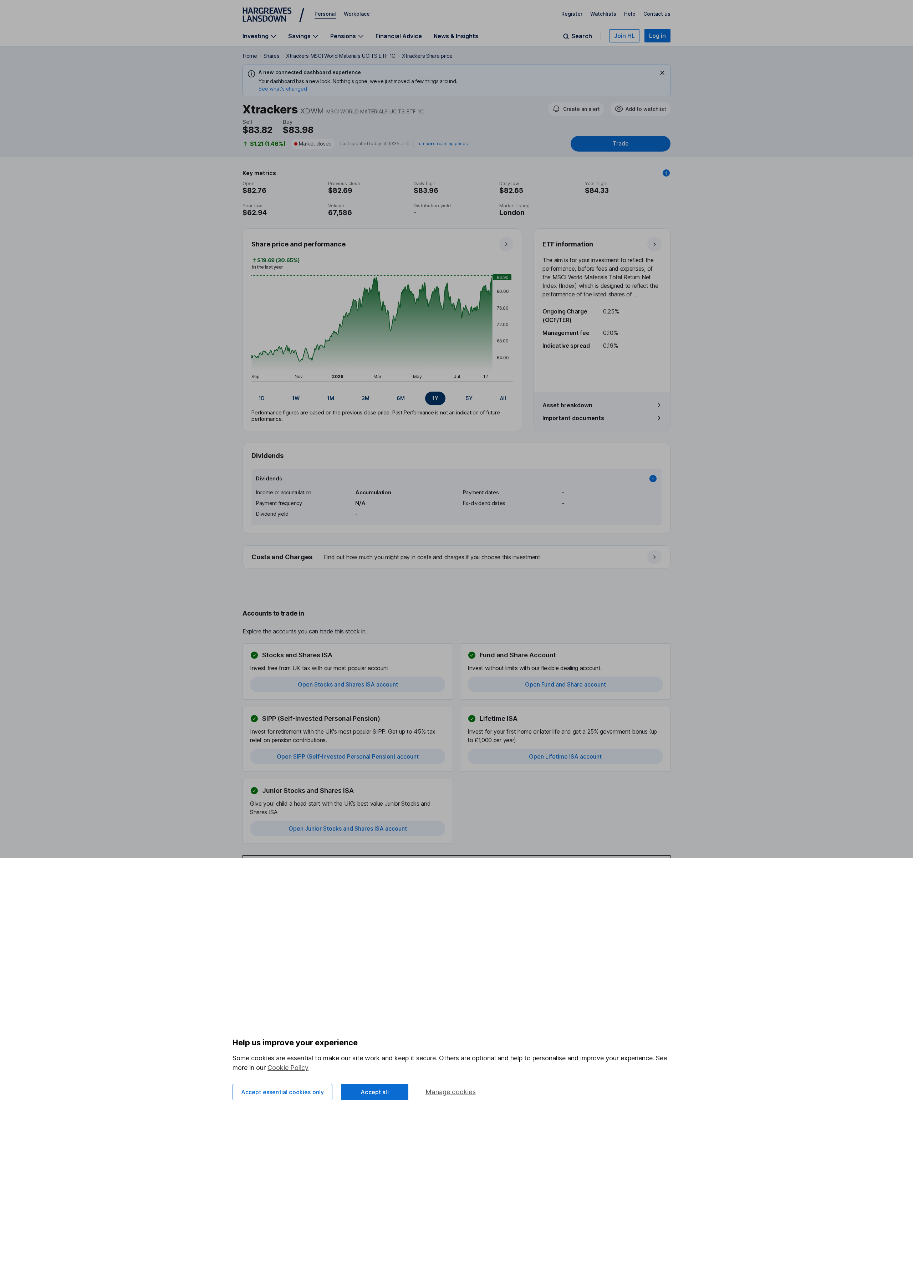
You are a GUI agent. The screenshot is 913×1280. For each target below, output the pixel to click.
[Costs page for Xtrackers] (456, 557)
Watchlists (603, 14)
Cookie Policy (287, 1067)
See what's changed (283, 89)
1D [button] (262, 398)
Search (581, 36)
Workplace (357, 14)
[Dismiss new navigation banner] (662, 72)
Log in (657, 35)
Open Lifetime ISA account (565, 756)
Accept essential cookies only (282, 1092)
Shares (272, 55)
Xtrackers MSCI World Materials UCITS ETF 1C (341, 55)
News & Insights (456, 36)
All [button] (503, 398)
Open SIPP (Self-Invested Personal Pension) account (348, 756)
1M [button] (330, 398)
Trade (620, 143)
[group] (382, 398)
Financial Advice (399, 36)
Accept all (375, 1092)
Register (571, 14)
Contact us (656, 14)
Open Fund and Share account (565, 684)
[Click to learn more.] (666, 173)
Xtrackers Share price (427, 55)
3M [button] (365, 398)
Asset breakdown (567, 405)
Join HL (624, 35)
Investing (256, 36)
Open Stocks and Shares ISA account (348, 684)
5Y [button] (469, 398)
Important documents (573, 418)
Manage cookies (450, 1092)
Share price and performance (298, 244)
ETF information (567, 244)
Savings (299, 36)
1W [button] (296, 398)
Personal (325, 14)
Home (250, 55)
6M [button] (401, 398)
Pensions (343, 36)
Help (630, 14)
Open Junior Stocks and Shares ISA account (348, 828)
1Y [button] (435, 398)
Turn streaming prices (442, 143)
